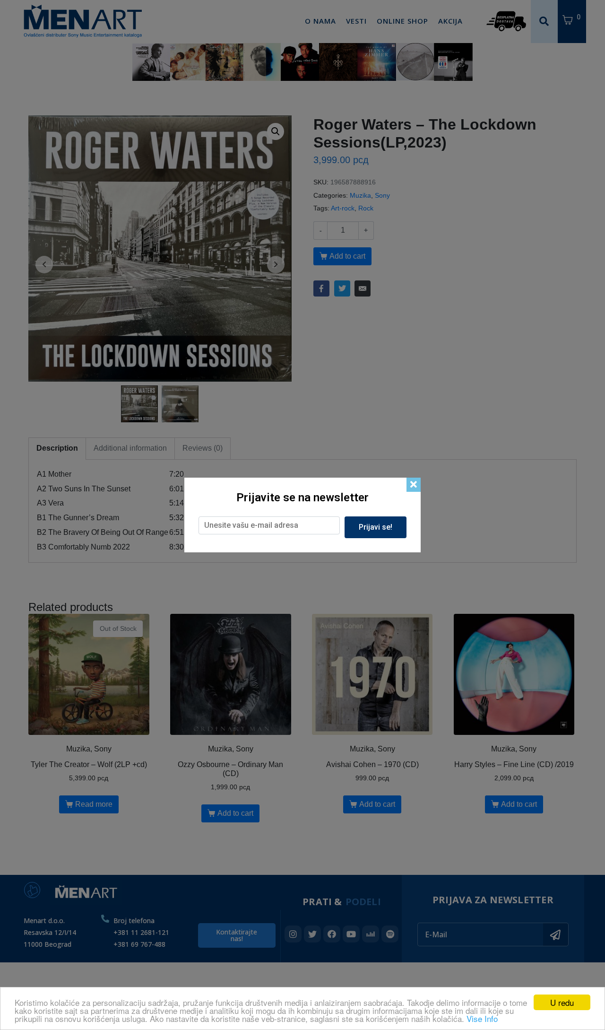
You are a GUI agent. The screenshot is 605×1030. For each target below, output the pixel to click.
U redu (562, 1002)
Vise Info (482, 1018)
